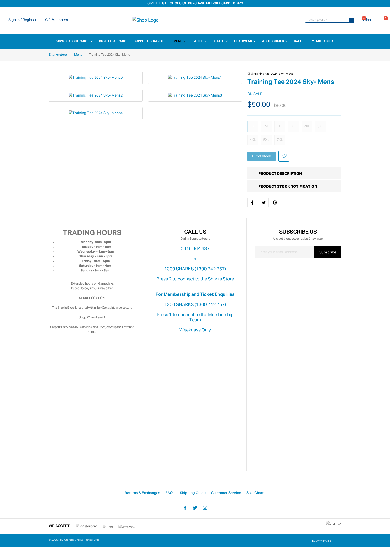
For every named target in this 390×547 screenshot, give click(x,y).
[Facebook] (185, 507)
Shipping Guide (193, 493)
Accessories (273, 41)
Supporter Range (149, 41)
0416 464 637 (195, 248)
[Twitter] (195, 507)
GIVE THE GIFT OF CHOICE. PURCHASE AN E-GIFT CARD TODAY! (195, 3)
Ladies (197, 41)
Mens (178, 41)
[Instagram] (205, 507)
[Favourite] (283, 156)
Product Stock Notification (287, 186)
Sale (298, 41)
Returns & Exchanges (142, 493)
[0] (383, 20)
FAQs (169, 493)
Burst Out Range (113, 41)
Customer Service (226, 493)
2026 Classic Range (72, 41)
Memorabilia (323, 41)
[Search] (351, 20)
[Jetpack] (337, 541)
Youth (218, 41)
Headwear (243, 41)
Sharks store (58, 54)
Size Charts (255, 493)
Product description (280, 174)
